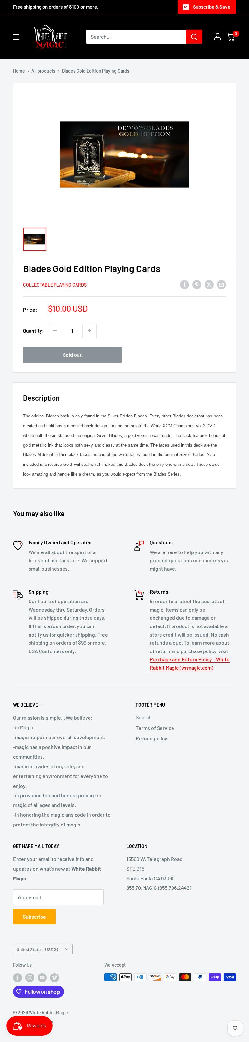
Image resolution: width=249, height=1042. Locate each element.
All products (43, 71)
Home (19, 71)
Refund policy (151, 738)
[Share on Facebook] (184, 284)
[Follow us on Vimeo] (54, 977)
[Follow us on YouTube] (42, 977)
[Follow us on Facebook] (17, 977)
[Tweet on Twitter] (209, 284)
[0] (231, 37)
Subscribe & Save (211, 7)
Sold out (72, 355)
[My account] (217, 36)
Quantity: (33, 331)
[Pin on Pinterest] (196, 284)
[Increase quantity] (89, 331)
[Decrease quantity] (55, 331)
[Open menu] (16, 37)
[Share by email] (221, 284)
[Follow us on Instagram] (29, 977)
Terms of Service (155, 728)
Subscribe (34, 916)
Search (144, 717)
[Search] (194, 37)
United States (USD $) (37, 949)
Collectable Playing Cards (55, 285)
